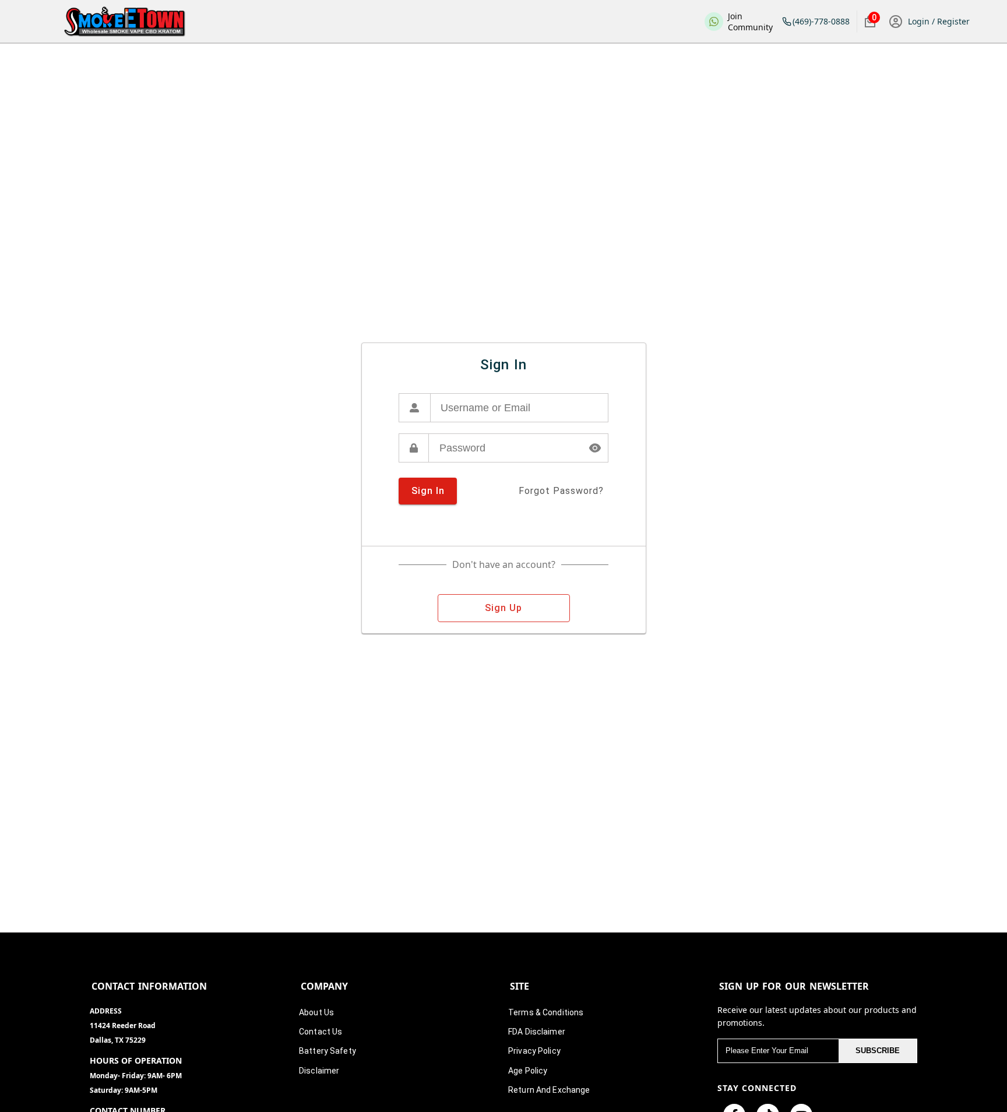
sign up (503, 607)
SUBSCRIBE (877, 1050)
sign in (428, 490)
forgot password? (561, 490)
